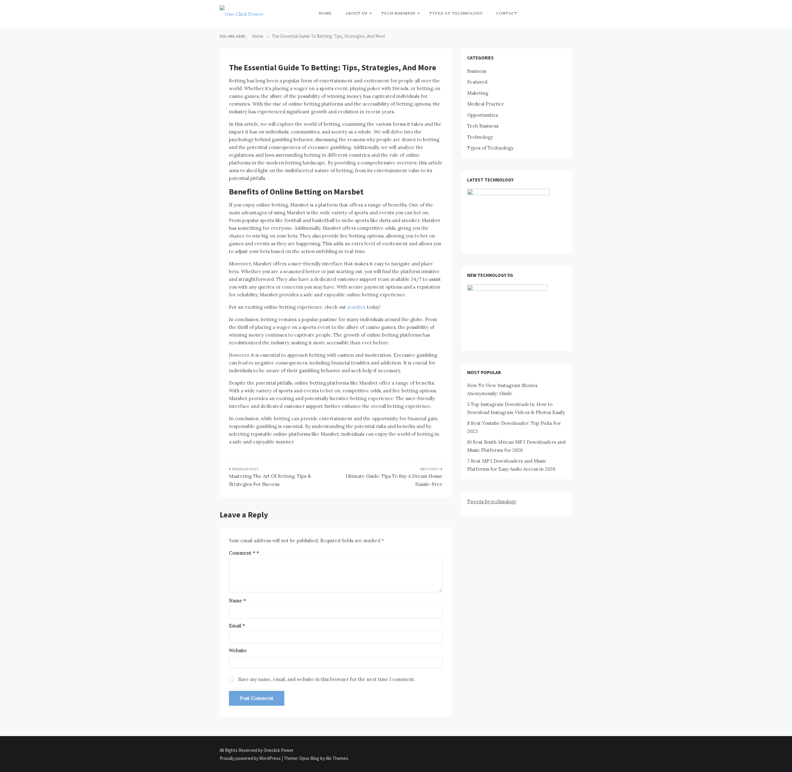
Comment (242, 553)
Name (237, 601)
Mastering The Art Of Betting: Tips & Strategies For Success (270, 480)
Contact (506, 13)
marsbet (356, 307)
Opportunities (482, 115)
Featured (477, 82)
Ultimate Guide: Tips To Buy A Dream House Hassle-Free (394, 480)
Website (238, 650)
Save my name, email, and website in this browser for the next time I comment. (326, 679)
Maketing (477, 93)
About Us (357, 13)
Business (476, 71)
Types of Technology (456, 13)
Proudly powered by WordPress (251, 758)
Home (325, 13)
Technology (480, 137)
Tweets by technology (491, 501)
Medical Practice (485, 104)
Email (237, 626)
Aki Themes (337, 758)
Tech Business (398, 13)
